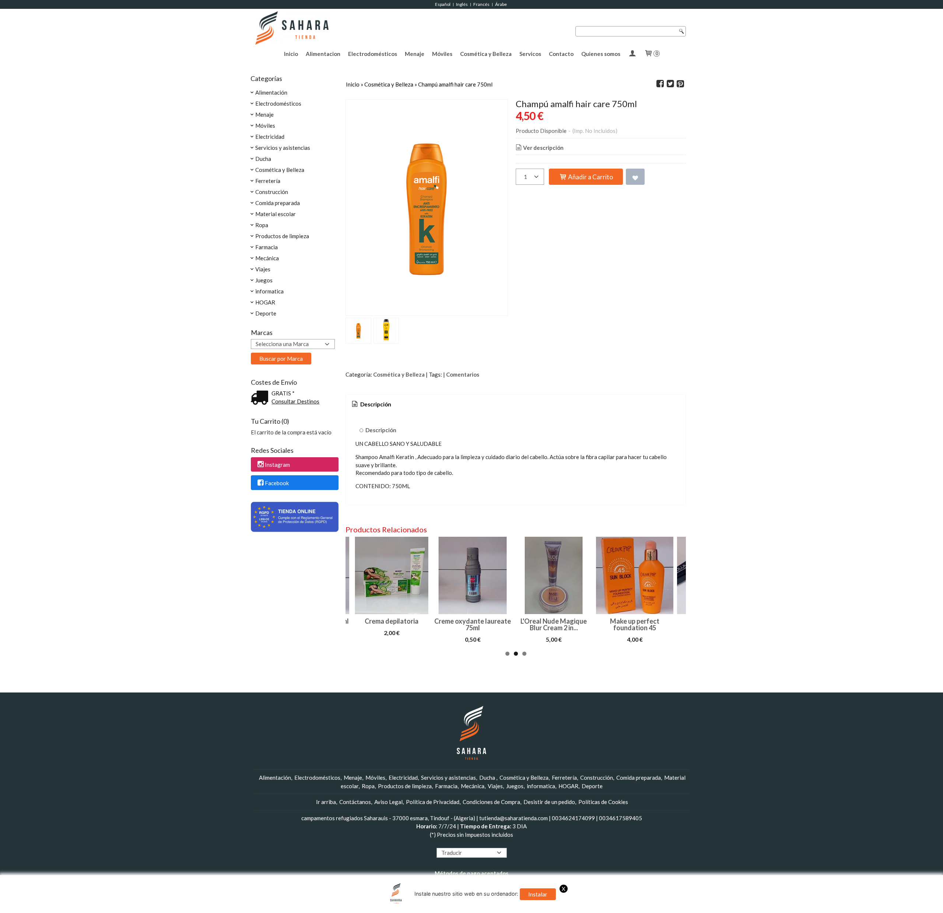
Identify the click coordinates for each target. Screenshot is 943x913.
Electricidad (269, 136)
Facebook (277, 483)
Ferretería (267, 180)
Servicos (530, 53)
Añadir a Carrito (590, 177)
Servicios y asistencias (282, 147)
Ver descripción (543, 147)
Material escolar (275, 214)
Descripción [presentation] (375, 404)
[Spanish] (488, 843)
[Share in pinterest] (680, 84)
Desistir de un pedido (549, 802)
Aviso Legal (388, 802)
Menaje (414, 53)
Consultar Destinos (295, 401)
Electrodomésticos (372, 53)
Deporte (265, 313)
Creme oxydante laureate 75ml (472, 624)
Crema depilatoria (391, 621)
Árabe (501, 4)
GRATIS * (283, 393)
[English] (446, 843)
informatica (269, 291)
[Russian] (481, 843)
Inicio (291, 53)
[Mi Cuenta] (632, 53)
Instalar (537, 894)
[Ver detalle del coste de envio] (261, 398)
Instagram (277, 464)
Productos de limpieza (282, 236)
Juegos (264, 280)
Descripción (380, 430)
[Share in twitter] (670, 84)
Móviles (442, 53)
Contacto (561, 53)
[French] (453, 843)
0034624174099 (573, 818)
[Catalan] (496, 843)
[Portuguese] (474, 843)
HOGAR (265, 302)
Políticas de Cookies (603, 802)
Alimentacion (323, 53)
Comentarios (462, 374)
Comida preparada (277, 203)
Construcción (271, 191)
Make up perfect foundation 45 (634, 624)
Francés (481, 4)
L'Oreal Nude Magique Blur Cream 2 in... (553, 624)
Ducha (263, 158)
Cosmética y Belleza (486, 53)
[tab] (371, 404)
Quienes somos (600, 53)
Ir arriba (326, 802)
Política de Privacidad (432, 802)
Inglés (462, 4)
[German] (460, 843)
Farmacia (266, 247)
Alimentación (271, 92)
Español (443, 4)
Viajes (262, 269)
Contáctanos (355, 802)
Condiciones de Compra (491, 802)
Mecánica (267, 258)
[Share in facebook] (660, 84)
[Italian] (467, 843)
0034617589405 (620, 818)
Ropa (261, 225)
